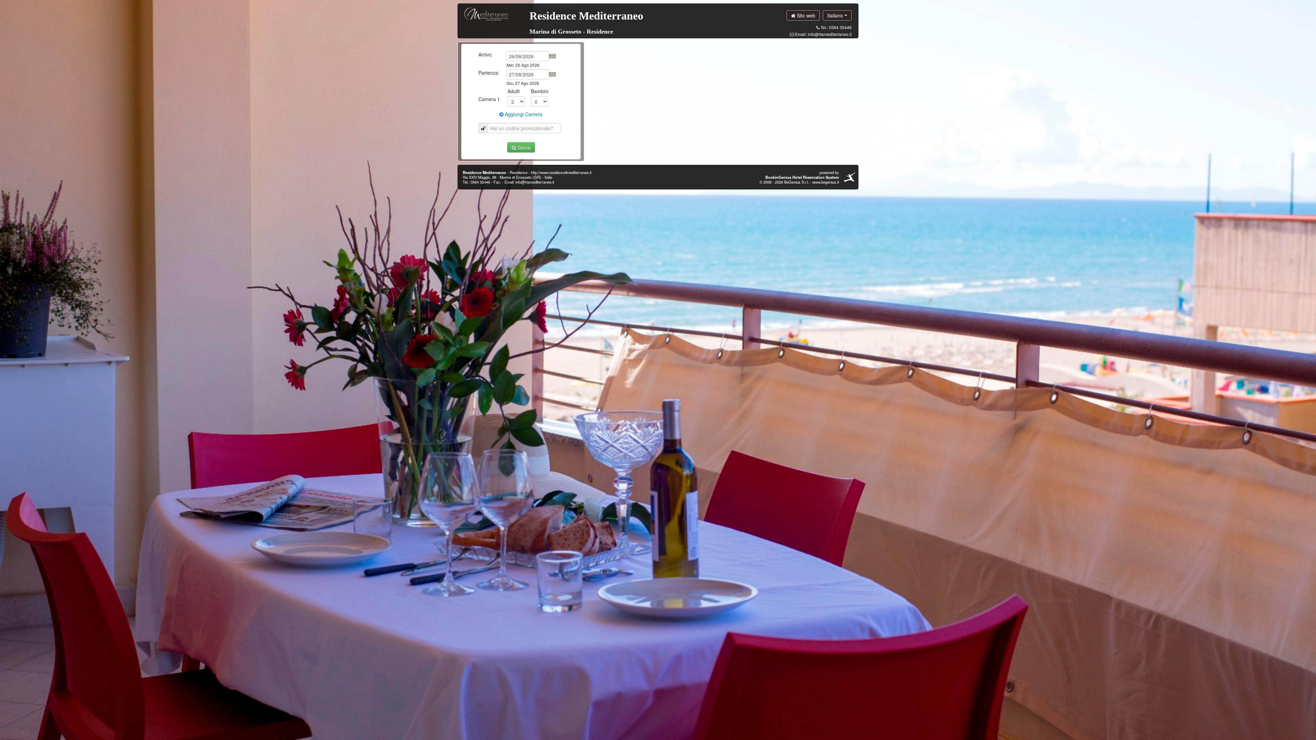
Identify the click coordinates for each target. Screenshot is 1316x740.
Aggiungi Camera (523, 114)
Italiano (835, 15)
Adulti (514, 91)
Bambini (539, 91)
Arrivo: (485, 54)
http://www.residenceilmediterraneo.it (561, 172)
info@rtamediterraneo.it (830, 34)
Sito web (805, 15)
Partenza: (488, 72)
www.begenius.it (825, 182)
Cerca (523, 147)
